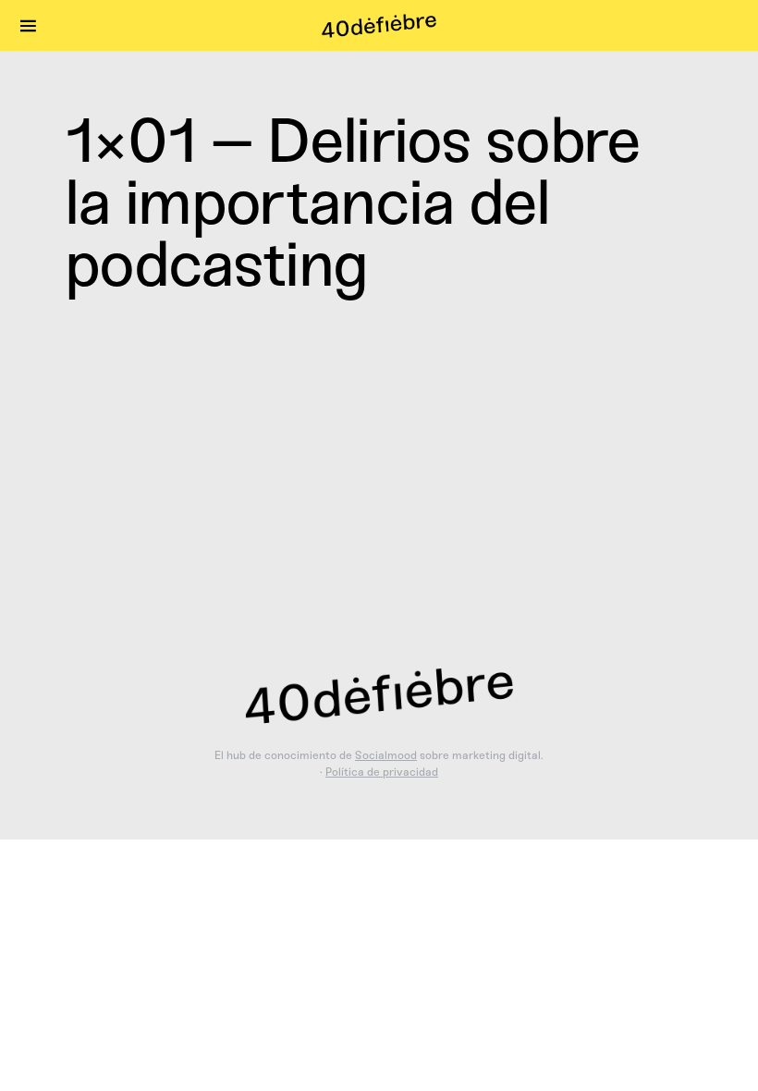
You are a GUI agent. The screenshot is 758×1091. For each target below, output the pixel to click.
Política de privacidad (381, 772)
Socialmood (386, 755)
